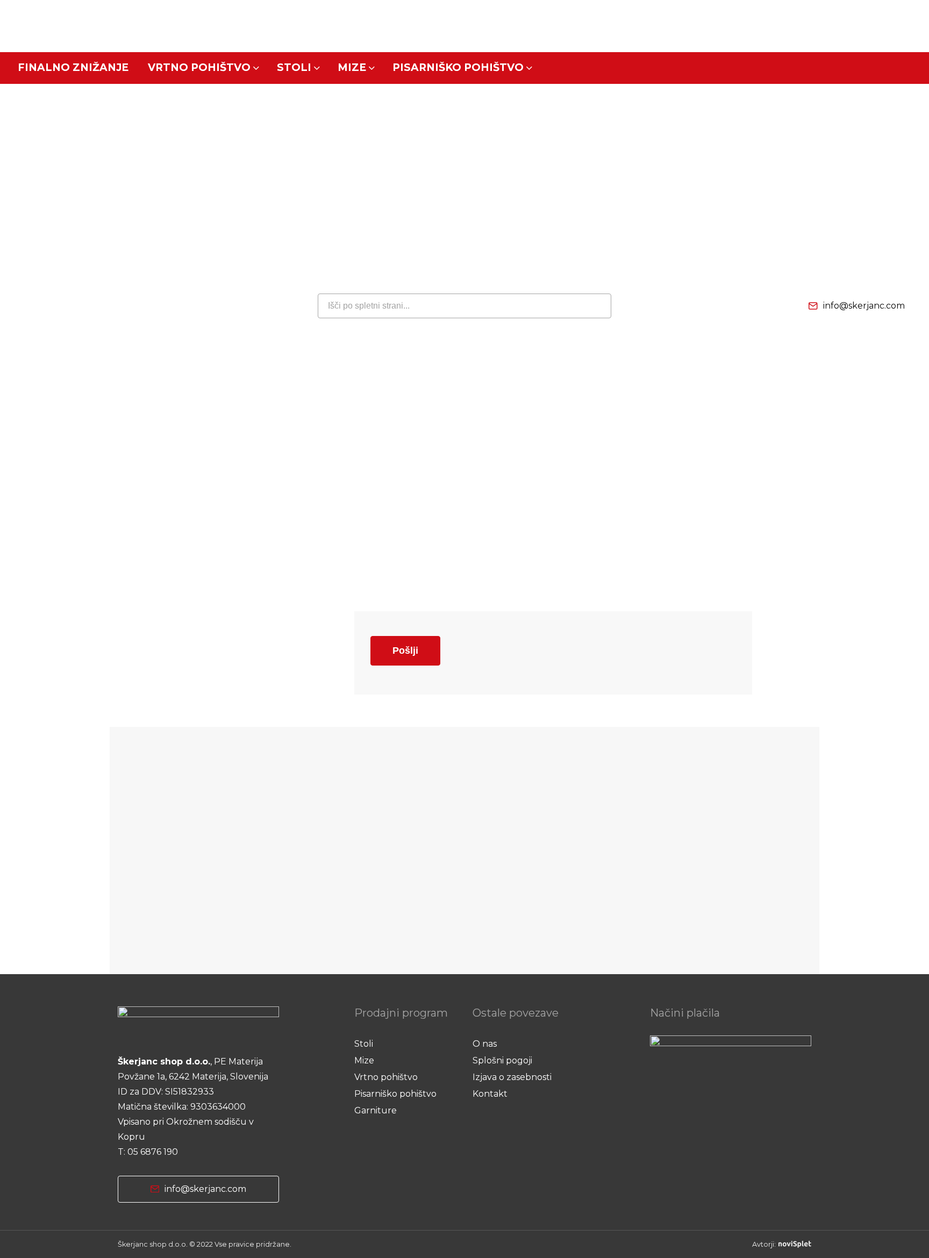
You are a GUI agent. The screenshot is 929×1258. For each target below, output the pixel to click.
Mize (352, 67)
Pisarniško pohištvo (458, 67)
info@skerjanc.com (864, 306)
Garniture (375, 1110)
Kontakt (490, 1094)
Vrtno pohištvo (199, 67)
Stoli (294, 67)
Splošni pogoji (502, 1060)
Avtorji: (764, 1244)
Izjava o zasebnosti (512, 1077)
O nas (485, 1044)
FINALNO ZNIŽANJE (73, 67)
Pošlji (405, 650)
